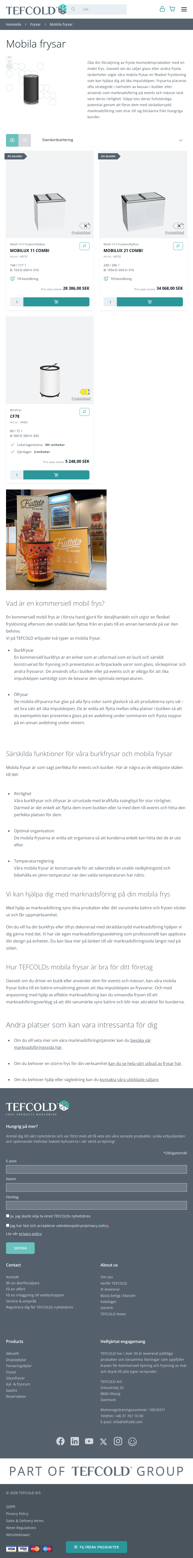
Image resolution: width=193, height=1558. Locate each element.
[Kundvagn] (172, 9)
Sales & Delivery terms (25, 1520)
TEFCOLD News (113, 1313)
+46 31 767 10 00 (128, 1415)
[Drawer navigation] (184, 9)
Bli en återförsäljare (22, 1283)
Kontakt (12, 1277)
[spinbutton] (16, 301)
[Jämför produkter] (84, 246)
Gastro (11, 1390)
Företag (13, 1197)
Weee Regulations (21, 1527)
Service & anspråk (21, 1301)
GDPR (10, 1506)
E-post (12, 1161)
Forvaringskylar (19, 1365)
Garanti (107, 1307)
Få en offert (15, 1289)
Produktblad (81, 232)
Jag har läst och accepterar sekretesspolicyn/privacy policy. (60, 1225)
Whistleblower (18, 1534)
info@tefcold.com (127, 1421)
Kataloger (109, 1301)
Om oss (107, 1277)
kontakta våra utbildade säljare (129, 1079)
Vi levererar (110, 1289)
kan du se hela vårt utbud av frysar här (144, 1063)
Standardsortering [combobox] (57, 139)
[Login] (162, 9)
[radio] (24, 140)
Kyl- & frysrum (18, 1384)
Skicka (20, 1248)
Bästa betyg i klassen (118, 1295)
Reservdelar (16, 1396)
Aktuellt (12, 1353)
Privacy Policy (17, 1513)
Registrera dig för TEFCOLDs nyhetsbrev (39, 1307)
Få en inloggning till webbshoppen (35, 1295)
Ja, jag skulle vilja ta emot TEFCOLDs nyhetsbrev (51, 1216)
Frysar (11, 1372)
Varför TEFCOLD (114, 1283)
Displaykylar (16, 1359)
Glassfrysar (15, 1378)
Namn (12, 1178)
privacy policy (30, 1233)
